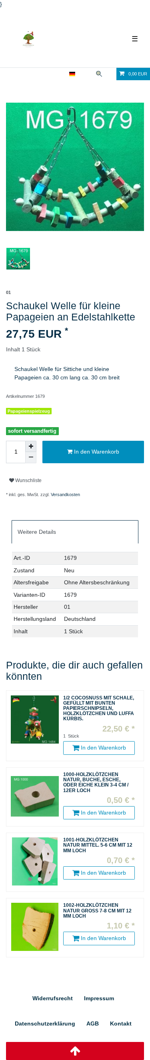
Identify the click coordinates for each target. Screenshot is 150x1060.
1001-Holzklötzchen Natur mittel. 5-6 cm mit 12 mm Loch (97, 845)
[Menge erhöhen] (30, 446)
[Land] (72, 74)
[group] (35, 861)
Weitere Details (37, 532)
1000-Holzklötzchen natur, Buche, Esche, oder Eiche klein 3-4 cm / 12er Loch (95, 782)
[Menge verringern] (30, 457)
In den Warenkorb (95, 451)
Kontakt (121, 1023)
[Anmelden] (46, 74)
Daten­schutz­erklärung (45, 1023)
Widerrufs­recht (52, 998)
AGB (92, 1023)
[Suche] (99, 74)
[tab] (75, 531)
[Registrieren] (60, 74)
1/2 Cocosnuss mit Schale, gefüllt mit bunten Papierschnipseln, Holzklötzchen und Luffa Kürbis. (98, 708)
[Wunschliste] (110, 74)
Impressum (99, 998)
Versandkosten (65, 494)
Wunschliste (28, 480)
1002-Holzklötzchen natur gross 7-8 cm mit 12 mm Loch (97, 910)
